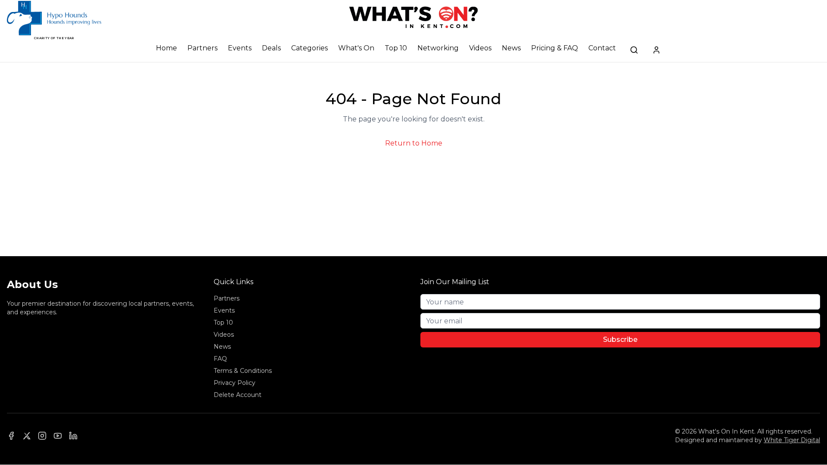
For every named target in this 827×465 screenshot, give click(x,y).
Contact (602, 48)
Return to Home (413, 143)
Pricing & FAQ (554, 48)
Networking (438, 48)
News (511, 48)
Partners (202, 48)
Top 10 (396, 48)
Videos (480, 48)
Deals (271, 48)
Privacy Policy (234, 383)
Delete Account (237, 395)
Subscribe (620, 339)
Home (166, 48)
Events (240, 48)
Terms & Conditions (243, 371)
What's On (356, 48)
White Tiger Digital (792, 440)
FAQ (220, 359)
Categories (309, 48)
